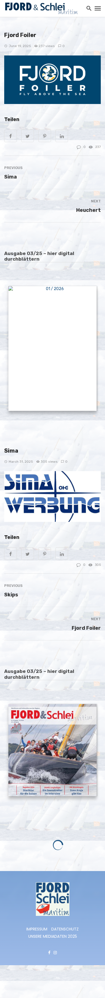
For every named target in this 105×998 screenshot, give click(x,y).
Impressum (36, 929)
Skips (11, 595)
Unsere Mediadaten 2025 (52, 936)
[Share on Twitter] (27, 553)
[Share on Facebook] (10, 553)
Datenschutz (65, 929)
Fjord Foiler (86, 628)
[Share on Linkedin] (61, 553)
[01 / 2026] (52, 349)
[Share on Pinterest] (44, 553)
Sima (10, 177)
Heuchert (88, 210)
